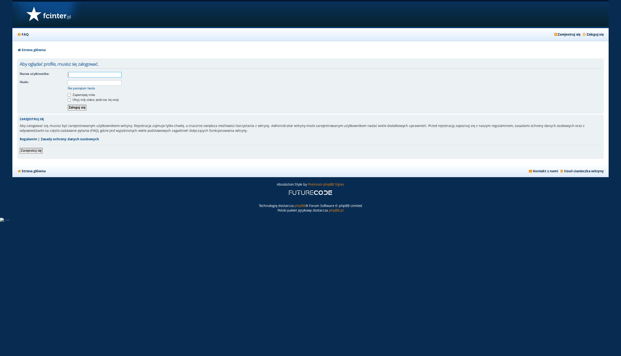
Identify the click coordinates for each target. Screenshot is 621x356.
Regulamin (28, 139)
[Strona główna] (48, 14)
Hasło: (24, 82)
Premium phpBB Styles (326, 184)
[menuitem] (22, 34)
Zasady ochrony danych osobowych (70, 139)
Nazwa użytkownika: (34, 74)
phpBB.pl (336, 210)
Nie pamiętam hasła (81, 88)
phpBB (299, 205)
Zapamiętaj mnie (83, 95)
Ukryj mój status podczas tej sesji (95, 100)
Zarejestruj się (31, 150)
